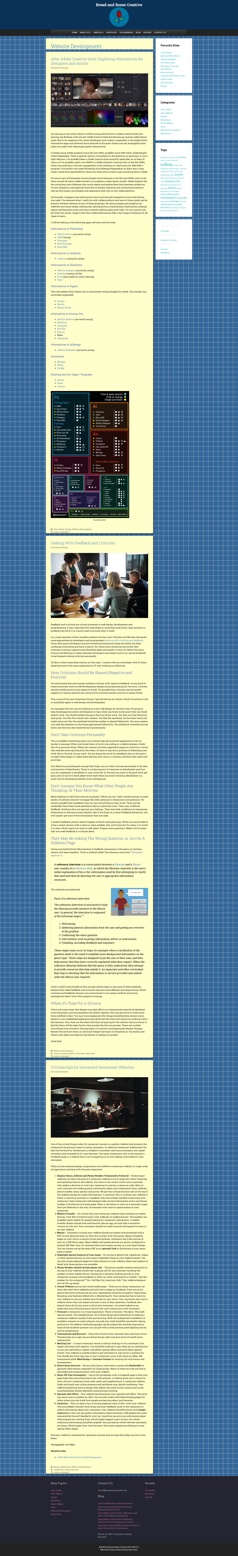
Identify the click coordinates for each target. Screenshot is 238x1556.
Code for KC (174, 160)
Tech (163, 126)
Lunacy (61, 386)
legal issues (177, 185)
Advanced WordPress (170, 56)
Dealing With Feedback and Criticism (83, 542)
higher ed (164, 178)
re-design (174, 201)
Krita (60, 276)
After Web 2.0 (166, 113)
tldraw (60, 379)
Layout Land (166, 79)
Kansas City (173, 181)
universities (174, 210)
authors (163, 160)
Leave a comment (61, 532)
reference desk (83, 868)
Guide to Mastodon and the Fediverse (115, 1503)
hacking (171, 175)
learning (170, 185)
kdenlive (62, 322)
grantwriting (165, 175)
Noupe (164, 86)
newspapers (168, 197)
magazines (164, 188)
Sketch (60, 304)
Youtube (148, 1497)
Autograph (62, 338)
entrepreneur (165, 171)
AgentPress (164, 157)
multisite (179, 188)
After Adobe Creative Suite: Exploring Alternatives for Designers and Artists (97, 61)
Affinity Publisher (66, 350)
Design (68, 529)
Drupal (176, 169)
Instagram (181, 178)
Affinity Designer (66, 270)
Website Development (82, 529)
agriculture (171, 157)
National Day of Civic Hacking (170, 191)
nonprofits (181, 197)
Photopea (62, 240)
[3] (82, 915)
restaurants (59, 1469)
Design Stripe (64, 307)
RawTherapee (64, 243)
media (172, 187)
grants (181, 171)
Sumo (60, 383)
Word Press (166, 133)
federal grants (173, 171)
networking (167, 194)
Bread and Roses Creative (119, 4)
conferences (164, 169)
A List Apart (166, 52)
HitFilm (61, 328)
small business (71, 1469)
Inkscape (62, 273)
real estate (183, 201)
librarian (119, 864)
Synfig (60, 368)
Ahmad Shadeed (168, 59)
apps (177, 157)
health (179, 174)
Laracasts (165, 252)
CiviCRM (165, 231)
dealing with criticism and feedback (124, 640)
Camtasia (62, 325)
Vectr (60, 279)
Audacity (62, 258)
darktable (62, 246)
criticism (80, 1053)
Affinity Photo (64, 234)
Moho (60, 364)
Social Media (167, 123)
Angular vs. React (169, 240)
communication (68, 1053)
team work (90, 1053)
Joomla (163, 182)
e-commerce (183, 169)
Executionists (167, 72)
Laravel (164, 249)
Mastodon (149, 1493)
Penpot (61, 301)
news (176, 194)
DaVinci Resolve (65, 319)
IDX (168, 178)
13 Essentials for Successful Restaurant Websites (92, 1067)
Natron (61, 331)
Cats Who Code (167, 62)
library (136, 864)
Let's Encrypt (167, 82)
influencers (173, 178)
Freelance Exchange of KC (173, 75)
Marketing (66, 1467)
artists (182, 157)
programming (165, 201)
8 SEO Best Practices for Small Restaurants (79, 1457)
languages (164, 185)
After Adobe (59, 529)
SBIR (174, 204)
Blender (61, 361)
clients (57, 1053)
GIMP (60, 237)
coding (166, 164)
